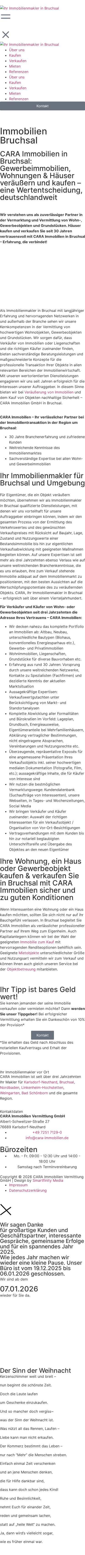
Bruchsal (66, 1082)
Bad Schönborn (35, 1093)
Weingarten (9, 1093)
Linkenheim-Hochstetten (42, 1087)
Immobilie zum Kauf (37, 942)
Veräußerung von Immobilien (48, 392)
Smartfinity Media (48, 1180)
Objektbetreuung (21, 969)
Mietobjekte (29, 953)
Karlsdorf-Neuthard (40, 1082)
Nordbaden (9, 1087)
